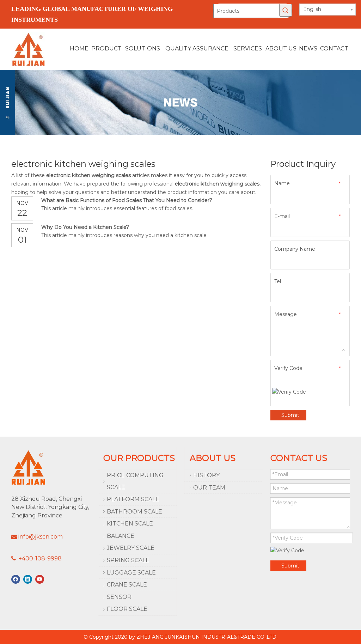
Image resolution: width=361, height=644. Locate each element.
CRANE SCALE (127, 584)
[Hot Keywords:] (285, 10)
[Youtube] (39, 579)
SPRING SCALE (128, 560)
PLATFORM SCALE (133, 499)
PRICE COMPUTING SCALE (135, 481)
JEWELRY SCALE (130, 548)
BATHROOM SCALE (134, 511)
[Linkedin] (27, 579)
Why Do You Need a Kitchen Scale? (85, 227)
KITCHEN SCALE (130, 523)
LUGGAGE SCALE (131, 572)
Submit (290, 415)
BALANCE (120, 536)
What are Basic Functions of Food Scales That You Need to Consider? (126, 200)
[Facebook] (15, 579)
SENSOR (119, 597)
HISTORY (206, 475)
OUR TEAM (209, 487)
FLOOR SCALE (127, 609)
